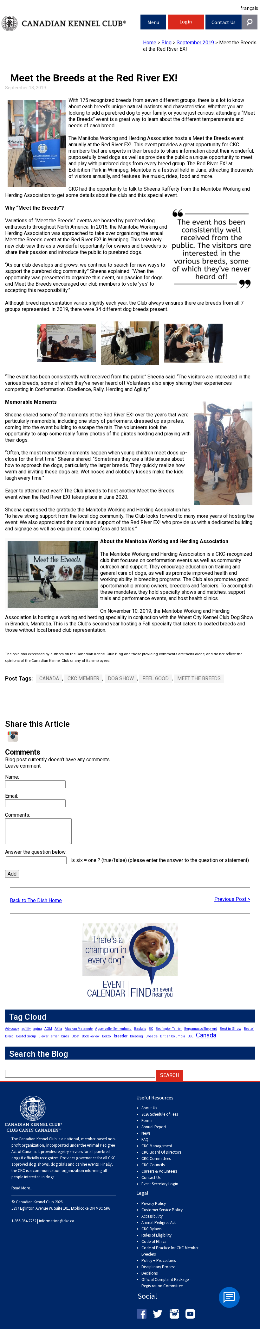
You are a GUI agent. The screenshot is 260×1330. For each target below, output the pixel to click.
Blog (166, 43)
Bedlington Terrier (169, 1028)
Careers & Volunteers (159, 1171)
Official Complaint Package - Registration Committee (166, 1280)
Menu (153, 22)
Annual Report (153, 1127)
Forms (146, 1120)
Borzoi (107, 1036)
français (249, 8)
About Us (149, 1108)
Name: (12, 777)
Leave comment (23, 766)
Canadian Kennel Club (71, 23)
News (145, 1133)
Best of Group (26, 1036)
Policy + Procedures (158, 1260)
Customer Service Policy (162, 1210)
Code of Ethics (153, 1241)
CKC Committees (156, 1158)
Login (185, 21)
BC (151, 1028)
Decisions (149, 1273)
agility (26, 1028)
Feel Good (155, 678)
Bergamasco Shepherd (200, 1028)
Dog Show (121, 678)
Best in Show (230, 1029)
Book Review (91, 1036)
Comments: (17, 815)
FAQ (144, 1139)
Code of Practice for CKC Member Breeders (169, 1251)
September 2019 (195, 43)
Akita (58, 1028)
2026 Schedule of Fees (159, 1114)
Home (149, 43)
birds (65, 1036)
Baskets (140, 1028)
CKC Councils (153, 1165)
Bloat (75, 1036)
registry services (69, 1151)
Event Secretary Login (159, 1184)
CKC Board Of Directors (161, 1152)
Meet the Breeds (199, 678)
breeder (120, 1036)
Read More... (22, 1188)
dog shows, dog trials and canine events (64, 1164)
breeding (136, 1036)
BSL (190, 1036)
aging (37, 1028)
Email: (11, 796)
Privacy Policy (153, 1203)
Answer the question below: (36, 852)
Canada (49, 678)
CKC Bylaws (151, 1229)
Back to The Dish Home (36, 900)
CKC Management (156, 1146)
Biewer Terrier (48, 1036)
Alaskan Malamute (79, 1028)
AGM (48, 1028)
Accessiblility (152, 1216)
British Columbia (172, 1036)
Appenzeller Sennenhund (113, 1028)
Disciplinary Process (158, 1267)
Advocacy (12, 1028)
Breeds (152, 1036)
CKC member (83, 678)
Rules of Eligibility (156, 1235)
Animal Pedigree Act (158, 1222)
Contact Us (223, 22)
